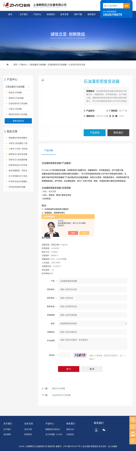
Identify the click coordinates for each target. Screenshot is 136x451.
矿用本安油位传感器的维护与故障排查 (20, 181)
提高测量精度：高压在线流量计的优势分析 (20, 170)
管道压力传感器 (15, 92)
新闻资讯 (51, 14)
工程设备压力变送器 (37, 64)
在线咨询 (70, 434)
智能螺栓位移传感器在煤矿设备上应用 (20, 138)
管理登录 (94, 446)
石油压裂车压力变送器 (57, 64)
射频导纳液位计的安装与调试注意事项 (20, 165)
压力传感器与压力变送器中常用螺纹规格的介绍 (20, 176)
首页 (10, 14)
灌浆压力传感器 (58, 388)
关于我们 (24, 14)
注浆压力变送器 (15, 109)
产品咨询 (94, 132)
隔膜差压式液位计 (52, 429)
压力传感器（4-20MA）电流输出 (54, 434)
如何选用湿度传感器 (17, 187)
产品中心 (37, 14)
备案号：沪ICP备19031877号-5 (69, 446)
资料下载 (78, 14)
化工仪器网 (112, 446)
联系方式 (70, 429)
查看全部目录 (18, 121)
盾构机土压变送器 (16, 98)
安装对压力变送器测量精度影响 (20, 160)
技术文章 (64, 14)
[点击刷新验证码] (80, 355)
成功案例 (7, 434)
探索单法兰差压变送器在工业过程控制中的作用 (20, 154)
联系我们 (92, 14)
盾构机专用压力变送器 (18, 114)
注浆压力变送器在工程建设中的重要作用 (20, 143)
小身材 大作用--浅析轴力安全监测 (20, 149)
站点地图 (86, 446)
